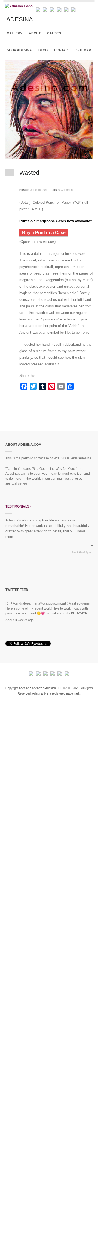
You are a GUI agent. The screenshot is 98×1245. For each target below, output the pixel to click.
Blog (43, 50)
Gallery (14, 33)
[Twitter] (45, 9)
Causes (54, 33)
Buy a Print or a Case (44, 232)
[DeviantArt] (52, 9)
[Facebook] (38, 9)
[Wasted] (49, 156)
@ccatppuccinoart (52, 603)
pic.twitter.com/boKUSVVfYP (66, 613)
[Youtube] (59, 9)
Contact (62, 50)
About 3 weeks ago (19, 620)
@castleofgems (78, 603)
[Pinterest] (73, 9)
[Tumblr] (66, 9)
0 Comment (66, 189)
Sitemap (83, 50)
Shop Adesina (19, 50)
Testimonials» (18, 506)
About (35, 33)
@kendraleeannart (24, 603)
